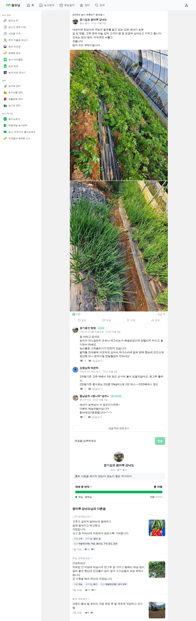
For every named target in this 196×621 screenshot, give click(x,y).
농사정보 (49, 5)
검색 (102, 5)
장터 (87, 5)
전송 (160, 440)
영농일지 (69, 5)
